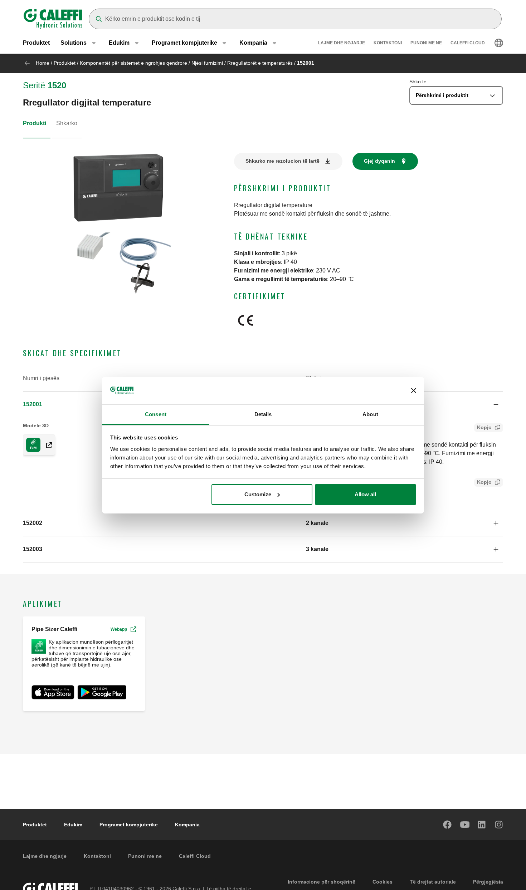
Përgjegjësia (488, 882)
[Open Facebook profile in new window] (447, 824)
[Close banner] (413, 390)
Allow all (365, 494)
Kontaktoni (388, 42)
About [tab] (370, 414)
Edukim (73, 824)
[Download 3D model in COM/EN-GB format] (46, 445)
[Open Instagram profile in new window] (499, 824)
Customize (257, 494)
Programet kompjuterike (128, 824)
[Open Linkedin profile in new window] (482, 824)
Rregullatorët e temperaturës (260, 63)
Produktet (36, 43)
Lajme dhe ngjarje (341, 42)
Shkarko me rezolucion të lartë (282, 161)
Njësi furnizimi (207, 63)
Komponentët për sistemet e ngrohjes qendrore (133, 63)
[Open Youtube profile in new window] (464, 824)
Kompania (187, 824)
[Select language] (499, 43)
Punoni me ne (426, 42)
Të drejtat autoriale (433, 882)
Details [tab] (263, 414)
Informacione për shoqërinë (321, 882)
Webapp (119, 629)
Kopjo (484, 427)
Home (42, 63)
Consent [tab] (155, 414)
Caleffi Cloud (467, 42)
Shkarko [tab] (66, 123)
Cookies (382, 882)
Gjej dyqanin (379, 161)
